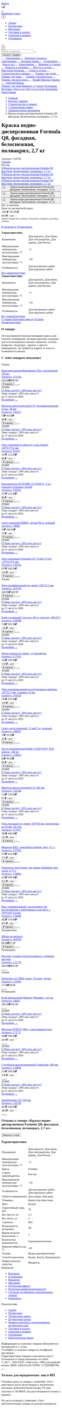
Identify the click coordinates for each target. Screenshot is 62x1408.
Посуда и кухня (41, 67)
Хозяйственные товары (46, 79)
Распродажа (15, 26)
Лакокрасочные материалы (24, 110)
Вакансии (14, 1279)
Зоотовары (51, 89)
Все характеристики (13, 272)
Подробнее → (9, 399)
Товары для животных (38, 76)
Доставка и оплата (19, 32)
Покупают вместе (23, 319)
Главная (13, 98)
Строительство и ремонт (15, 73)
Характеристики (11, 322)
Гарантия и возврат (19, 35)
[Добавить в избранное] (18, 384)
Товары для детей (45, 73)
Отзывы (39, 319)
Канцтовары (26, 64)
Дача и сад (7, 64)
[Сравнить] (15, 384)
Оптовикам (15, 38)
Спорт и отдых (37, 70)
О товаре (6, 319)
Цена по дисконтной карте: (17, 208)
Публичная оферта (19, 1285)
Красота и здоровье (16, 67)
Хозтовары (50, 86)
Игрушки (6, 89)
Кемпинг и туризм (49, 64)
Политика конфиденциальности (27, 1289)
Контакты (14, 1273)
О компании (15, 1276)
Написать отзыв (11, 1135)
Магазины (14, 29)
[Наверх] (2, 1369)
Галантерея (50, 61)
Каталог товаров (11, 55)
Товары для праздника (14, 79)
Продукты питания (12, 70)
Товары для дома (11, 76)
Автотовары (12, 58)
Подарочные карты (19, 1319)
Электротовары (14, 82)
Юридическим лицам (20, 1337)
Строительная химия (20, 107)
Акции (12, 22)
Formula (6, 161)
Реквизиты (14, 1298)
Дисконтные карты (19, 1316)
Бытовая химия (29, 61)
